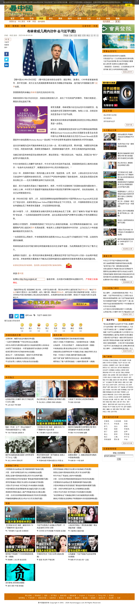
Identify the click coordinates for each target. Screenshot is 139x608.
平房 (16, 405)
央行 (127, 382)
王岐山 (123, 372)
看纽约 (77, 598)
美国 (41, 18)
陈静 (116, 429)
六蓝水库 (49, 433)
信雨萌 (20, 433)
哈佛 (71, 460)
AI (23, 433)
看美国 (15, 26)
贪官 (9, 586)
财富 (115, 387)
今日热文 (10, 377)
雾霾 (104, 392)
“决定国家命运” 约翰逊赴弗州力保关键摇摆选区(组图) (73, 495)
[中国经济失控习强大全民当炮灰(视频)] (51, 536)
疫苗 (112, 367)
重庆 (71, 433)
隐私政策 (73, 595)
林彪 (113, 407)
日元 (127, 385)
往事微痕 (112, 370)
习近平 (6, 42)
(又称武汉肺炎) (113, 360)
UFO (110, 372)
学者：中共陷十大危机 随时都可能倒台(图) (69, 355)
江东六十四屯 (118, 394)
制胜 (72, 560)
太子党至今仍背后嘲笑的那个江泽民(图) (117, 309)
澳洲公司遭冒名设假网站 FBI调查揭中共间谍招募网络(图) (75, 498)
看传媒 (85, 598)
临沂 (12, 405)
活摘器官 (112, 365)
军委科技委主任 (52, 460)
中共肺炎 (105, 360)
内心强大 (42, 402)
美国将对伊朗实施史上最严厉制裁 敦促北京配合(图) (25, 492)
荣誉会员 (84, 290)
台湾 (127, 387)
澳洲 (109, 404)
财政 (112, 387)
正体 (70, 35)
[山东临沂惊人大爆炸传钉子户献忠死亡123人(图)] (20, 382)
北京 (104, 389)
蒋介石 (128, 404)
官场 (32, 18)
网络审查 (110, 394)
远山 (116, 426)
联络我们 (38, 595)
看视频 (69, 598)
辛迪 (126, 439)
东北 (9, 460)
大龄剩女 (73, 531)
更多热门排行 (127, 314)
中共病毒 (50, 531)
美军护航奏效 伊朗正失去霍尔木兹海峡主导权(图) (25, 482)
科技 (34, 21)
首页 (12, 18)
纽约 (70, 18)
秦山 (106, 434)
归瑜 (126, 424)
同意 (128, 5)
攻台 (80, 560)
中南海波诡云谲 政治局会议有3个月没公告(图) (71, 348)
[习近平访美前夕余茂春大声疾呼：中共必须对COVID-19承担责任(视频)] (51, 507)
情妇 (104, 380)
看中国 (22, 9)
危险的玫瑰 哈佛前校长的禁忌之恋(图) (20, 358)
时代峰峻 (80, 433)
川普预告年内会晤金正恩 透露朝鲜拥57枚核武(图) (25, 469)
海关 (104, 402)
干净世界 (31, 598)
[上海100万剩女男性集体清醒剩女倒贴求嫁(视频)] (83, 507)
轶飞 (106, 426)
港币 (130, 385)
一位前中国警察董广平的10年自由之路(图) (22, 342)
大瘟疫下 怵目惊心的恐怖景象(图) (81, 399)
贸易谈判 (125, 375)
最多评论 (110, 320)
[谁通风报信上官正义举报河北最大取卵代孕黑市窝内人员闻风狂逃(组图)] (110, 191)
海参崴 (123, 387)
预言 (124, 409)
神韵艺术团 (42, 598)
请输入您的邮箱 (119, 453)
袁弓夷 (120, 367)
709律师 (123, 392)
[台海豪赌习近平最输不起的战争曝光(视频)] (83, 536)
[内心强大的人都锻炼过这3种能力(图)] (51, 382)
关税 (109, 375)
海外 (128, 402)
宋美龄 (105, 407)
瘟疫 (71, 402)
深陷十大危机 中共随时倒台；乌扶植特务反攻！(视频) (74, 342)
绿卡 (121, 402)
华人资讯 (21, 21)
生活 (98, 18)
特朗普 (124, 360)
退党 (127, 370)
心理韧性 (49, 402)
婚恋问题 (80, 531)
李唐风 (126, 429)
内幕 (118, 377)
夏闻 (126, 426)
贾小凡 (106, 424)
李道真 (116, 424)
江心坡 (116, 397)
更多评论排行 (127, 351)
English (82, 595)
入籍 (117, 402)
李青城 (126, 434)
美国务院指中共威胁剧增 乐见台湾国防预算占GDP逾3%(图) (126, 184)
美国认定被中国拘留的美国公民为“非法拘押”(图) (24, 476)
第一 (75, 460)
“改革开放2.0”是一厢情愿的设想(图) (116, 266)
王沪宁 (131, 375)
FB (113, 382)
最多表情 (126, 320)
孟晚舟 (105, 375)
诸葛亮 (129, 407)
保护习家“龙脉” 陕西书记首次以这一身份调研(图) (72, 358)
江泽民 (105, 377)
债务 (131, 382)
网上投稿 (28, 595)
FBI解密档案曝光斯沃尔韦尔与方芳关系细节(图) (24, 498)
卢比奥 (129, 360)
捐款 (46, 595)
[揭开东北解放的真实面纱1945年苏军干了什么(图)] (20, 437)
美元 (107, 385)
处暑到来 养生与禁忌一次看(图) (114, 280)
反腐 (114, 380)
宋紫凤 (106, 421)
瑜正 (106, 437)
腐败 (110, 380)
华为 (107, 380)
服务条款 (63, 595)
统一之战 (85, 560)
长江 (109, 367)
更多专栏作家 (127, 443)
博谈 (60, 18)
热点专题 (107, 111)
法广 (104, 382)
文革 (112, 411)
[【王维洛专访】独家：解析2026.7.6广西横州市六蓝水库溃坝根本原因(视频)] (51, 409)
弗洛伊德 (105, 372)
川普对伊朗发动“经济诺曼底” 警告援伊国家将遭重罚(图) (27, 479)
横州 (44, 433)
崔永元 (110, 377)
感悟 (117, 409)
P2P (132, 389)
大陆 (22, 18)
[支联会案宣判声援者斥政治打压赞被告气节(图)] (110, 134)
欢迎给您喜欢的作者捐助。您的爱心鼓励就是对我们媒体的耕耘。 (38, 265)
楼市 (109, 387)
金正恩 (118, 372)
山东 (9, 405)
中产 (119, 387)
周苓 (106, 429)
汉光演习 (105, 370)
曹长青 (116, 439)
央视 (115, 399)
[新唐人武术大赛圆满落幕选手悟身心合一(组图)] (110, 211)
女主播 (111, 399)
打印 (83, 35)
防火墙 (114, 392)
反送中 (126, 377)
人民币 (120, 385)
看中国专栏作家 (111, 417)
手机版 (66, 35)
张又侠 (125, 362)
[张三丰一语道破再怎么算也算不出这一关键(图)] (110, 201)
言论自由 (105, 399)
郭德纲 (10, 560)
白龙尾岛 (110, 397)
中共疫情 (57, 531)
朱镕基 (21, 586)
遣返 (107, 402)
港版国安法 (125, 367)
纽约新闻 (41, 21)
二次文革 (16, 560)
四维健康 (107, 439)
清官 (13, 586)
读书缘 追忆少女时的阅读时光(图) (115, 69)
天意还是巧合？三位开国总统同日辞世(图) (118, 58)
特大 (88, 35)
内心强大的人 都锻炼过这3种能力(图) (51, 399)
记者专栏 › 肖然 (90, 26)
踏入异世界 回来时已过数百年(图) (115, 64)
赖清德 (127, 372)
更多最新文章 (127, 282)
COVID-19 (42, 531)
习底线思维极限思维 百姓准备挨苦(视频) (68, 339)
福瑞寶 (93, 598)
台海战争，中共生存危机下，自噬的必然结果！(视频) (73, 345)
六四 (128, 362)
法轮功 (105, 394)
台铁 (116, 365)
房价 (115, 389)
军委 (59, 460)
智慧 (114, 409)
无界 (118, 598)
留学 (129, 399)
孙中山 (123, 404)
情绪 (53, 402)
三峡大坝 (121, 365)
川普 (120, 360)
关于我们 (54, 595)
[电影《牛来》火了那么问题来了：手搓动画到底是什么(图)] (20, 409)
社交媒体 (109, 382)
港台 (51, 18)
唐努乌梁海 (126, 394)
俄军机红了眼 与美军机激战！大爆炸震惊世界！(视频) (74, 361)
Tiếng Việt (102, 595)
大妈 (112, 389)
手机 (120, 409)
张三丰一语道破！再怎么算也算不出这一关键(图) (126, 203)
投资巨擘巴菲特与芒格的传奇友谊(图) (20, 352)
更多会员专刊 (127, 72)
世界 (79, 18)
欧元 (123, 385)
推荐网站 (22, 598)
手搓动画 (14, 433)
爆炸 (19, 405)
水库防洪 (55, 433)
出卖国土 (105, 365)
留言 (79, 35)
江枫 (116, 437)
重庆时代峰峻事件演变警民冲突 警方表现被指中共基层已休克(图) (126, 155)
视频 (118, 18)
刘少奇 (118, 407)
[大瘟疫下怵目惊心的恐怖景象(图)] (83, 382)
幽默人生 (109, 409)
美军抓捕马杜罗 (109, 121)
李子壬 (126, 437)
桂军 (116, 404)
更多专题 (129, 125)
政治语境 (23, 560)
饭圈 (85, 433)
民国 (112, 404)
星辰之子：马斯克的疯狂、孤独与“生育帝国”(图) (24, 355)
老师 (82, 460)
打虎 (117, 380)
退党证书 (102, 598)
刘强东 (108, 389)
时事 (29, 21)
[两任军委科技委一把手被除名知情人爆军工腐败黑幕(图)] (51, 437)
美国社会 (12, 21)
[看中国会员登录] (118, 28)
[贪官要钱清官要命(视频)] (20, 565)
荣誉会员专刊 (110, 51)
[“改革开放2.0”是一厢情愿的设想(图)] (110, 144)
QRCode (28, 315)
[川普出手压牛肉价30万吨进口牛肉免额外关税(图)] (110, 230)
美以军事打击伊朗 (110, 115)
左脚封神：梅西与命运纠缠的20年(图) (20, 339)
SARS (120, 397)
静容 (116, 434)
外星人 (105, 411)
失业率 (45, 560)
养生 (115, 411)
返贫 (40, 560)
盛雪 (116, 431)
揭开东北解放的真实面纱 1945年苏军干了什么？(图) (126, 241)
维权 (118, 392)
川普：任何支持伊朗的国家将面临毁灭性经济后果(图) (26, 495)
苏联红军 (20, 460)
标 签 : (7, 39)
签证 (110, 402)
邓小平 (110, 407)
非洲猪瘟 (124, 389)
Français (91, 595)
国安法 (105, 367)
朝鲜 (116, 382)
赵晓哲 (64, 460)
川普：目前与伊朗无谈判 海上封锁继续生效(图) (24, 472)
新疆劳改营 (126, 397)
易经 (104, 409)
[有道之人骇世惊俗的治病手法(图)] (110, 220)
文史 (89, 18)
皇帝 (125, 407)
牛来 (9, 433)
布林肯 (6, 45)
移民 (122, 399)
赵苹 (126, 431)
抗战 (119, 404)
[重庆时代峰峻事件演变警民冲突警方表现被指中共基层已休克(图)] (83, 409)
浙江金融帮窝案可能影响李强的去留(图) (117, 263)
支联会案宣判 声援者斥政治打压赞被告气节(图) (126, 136)
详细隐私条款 (127, 2)
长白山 (105, 397)
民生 (124, 402)
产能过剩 (51, 560)
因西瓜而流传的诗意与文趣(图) (114, 56)
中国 (78, 460)
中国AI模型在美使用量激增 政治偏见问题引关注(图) (25, 489)
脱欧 (124, 382)
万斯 (117, 375)
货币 (115, 385)
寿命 (109, 411)
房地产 (105, 387)
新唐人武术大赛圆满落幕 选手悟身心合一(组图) (126, 213)
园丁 (106, 431)
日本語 (111, 595)
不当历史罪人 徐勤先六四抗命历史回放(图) (22, 361)
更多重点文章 (127, 249)
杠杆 (104, 385)
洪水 (115, 367)
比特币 (111, 385)
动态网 (111, 598)
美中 (5, 47)
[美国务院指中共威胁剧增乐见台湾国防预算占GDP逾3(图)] (110, 182)
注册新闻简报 (110, 449)
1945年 (13, 460)
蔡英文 (131, 387)
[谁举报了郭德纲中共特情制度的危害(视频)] (20, 536)
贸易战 (115, 362)
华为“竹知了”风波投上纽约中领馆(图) (67, 476)
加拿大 (120, 382)
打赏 (75, 35)
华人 (118, 399)
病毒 (104, 362)
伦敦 (75, 402)
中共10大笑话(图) (109, 306)
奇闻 (108, 18)
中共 (75, 433)
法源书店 (52, 598)
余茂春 (63, 531)
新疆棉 (127, 365)
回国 (114, 402)
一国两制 (130, 380)
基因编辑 (109, 392)
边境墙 (113, 375)
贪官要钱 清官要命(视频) (14, 583)
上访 (127, 392)
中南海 (114, 377)
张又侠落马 (107, 118)
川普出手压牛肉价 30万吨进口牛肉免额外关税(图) (25, 485)
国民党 (123, 370)
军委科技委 (43, 460)
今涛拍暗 (117, 421)
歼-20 (76, 560)
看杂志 (61, 598)
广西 (40, 433)
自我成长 (58, 402)
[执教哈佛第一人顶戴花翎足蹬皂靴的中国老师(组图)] (83, 437)
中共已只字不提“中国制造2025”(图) (115, 260)
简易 (126, 421)
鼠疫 (78, 402)
